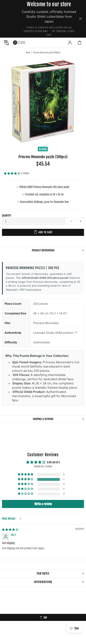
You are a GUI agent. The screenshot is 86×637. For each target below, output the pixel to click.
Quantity (6, 215)
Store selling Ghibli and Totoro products (19, 42)
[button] (12, 173)
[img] (10, 529)
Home (28, 52)
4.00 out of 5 (53, 462)
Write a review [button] (43, 504)
